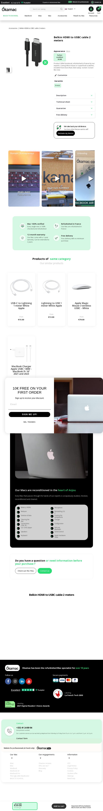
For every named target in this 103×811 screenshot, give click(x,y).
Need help (71, 778)
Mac (11, 766)
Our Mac (13, 754)
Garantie (58, 81)
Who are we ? (44, 766)
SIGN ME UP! (29, 414)
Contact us (97, 2)
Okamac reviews (45, 763)
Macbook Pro (15, 773)
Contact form (22, 738)
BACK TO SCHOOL (16, 778)
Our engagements (47, 754)
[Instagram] (15, 681)
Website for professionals (78, 2)
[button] (25, 571)
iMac (12, 763)
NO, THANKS (30, 422)
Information (72, 754)
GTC (68, 763)
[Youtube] (29, 681)
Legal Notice (71, 766)
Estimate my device (65, 133)
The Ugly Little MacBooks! (19, 776)
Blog (40, 771)
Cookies (70, 771)
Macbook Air (14, 771)
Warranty (42, 768)
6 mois (57, 85)
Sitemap (70, 776)
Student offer (72, 773)
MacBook (13, 768)
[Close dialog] (100, 380)
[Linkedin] (22, 681)
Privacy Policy (72, 768)
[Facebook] (8, 681)
